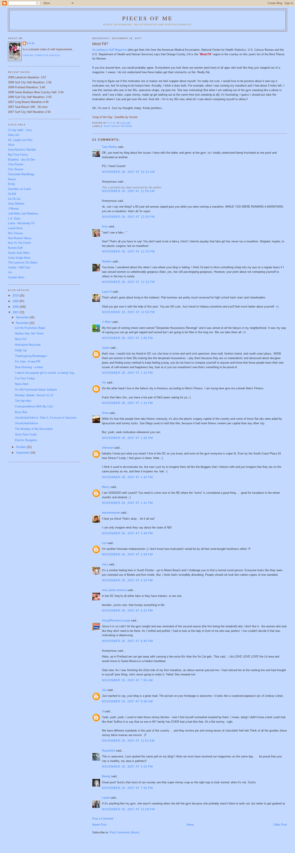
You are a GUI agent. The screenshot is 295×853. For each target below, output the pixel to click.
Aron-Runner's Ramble (22, 149)
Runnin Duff (15, 247)
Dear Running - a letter (29, 367)
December (23, 317)
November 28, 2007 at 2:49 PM (127, 533)
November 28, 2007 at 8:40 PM (127, 641)
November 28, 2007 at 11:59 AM (128, 191)
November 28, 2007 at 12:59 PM (128, 312)
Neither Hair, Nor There (29, 333)
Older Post (280, 824)
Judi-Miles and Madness (23, 213)
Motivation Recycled (27, 344)
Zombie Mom (16, 277)
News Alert (21, 384)
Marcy (106, 487)
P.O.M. (31, 43)
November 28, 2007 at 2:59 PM (127, 554)
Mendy (106, 776)
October (21, 447)
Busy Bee (21, 412)
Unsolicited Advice (26, 423)
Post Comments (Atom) (124, 832)
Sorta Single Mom (19, 257)
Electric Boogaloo (26, 440)
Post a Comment (102, 818)
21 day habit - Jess (20, 130)
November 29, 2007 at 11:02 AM (128, 740)
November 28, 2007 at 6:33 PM (127, 610)
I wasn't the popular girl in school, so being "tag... (45, 372)
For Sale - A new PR (27, 361)
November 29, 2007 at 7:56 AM (127, 680)
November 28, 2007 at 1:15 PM (127, 372)
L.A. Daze (14, 218)
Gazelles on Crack (19, 189)
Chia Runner (15, 164)
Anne (105, 413)
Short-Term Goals (26, 434)
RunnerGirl (108, 750)
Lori (104, 543)
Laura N (107, 291)
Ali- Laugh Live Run (20, 140)
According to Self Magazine (110, 49)
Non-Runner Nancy (20, 238)
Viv (104, 382)
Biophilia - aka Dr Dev (21, 159)
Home (190, 824)
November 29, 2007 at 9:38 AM (127, 701)
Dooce (12, 179)
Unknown (107, 447)
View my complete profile (41, 55)
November (23, 323)
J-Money (13, 208)
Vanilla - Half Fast (19, 267)
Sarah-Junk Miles (19, 252)
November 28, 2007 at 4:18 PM (127, 580)
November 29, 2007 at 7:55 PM (127, 788)
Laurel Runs (15, 228)
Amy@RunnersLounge (116, 620)
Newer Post (99, 824)
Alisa (11, 144)
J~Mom (106, 321)
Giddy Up (21, 350)
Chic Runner (15, 169)
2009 (16, 301)
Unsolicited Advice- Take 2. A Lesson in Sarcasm (45, 417)
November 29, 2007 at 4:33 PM (127, 766)
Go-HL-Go (14, 198)
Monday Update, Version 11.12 (34, 395)
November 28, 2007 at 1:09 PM (127, 338)
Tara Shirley (109, 146)
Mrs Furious (15, 233)
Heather (107, 261)
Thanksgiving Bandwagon (31, 356)
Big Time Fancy (18, 154)
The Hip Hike (23, 400)
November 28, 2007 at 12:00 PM (128, 216)
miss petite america (114, 590)
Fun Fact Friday (25, 378)
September (23, 452)
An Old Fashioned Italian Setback (36, 389)
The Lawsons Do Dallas (23, 262)
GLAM (12, 194)
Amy (105, 226)
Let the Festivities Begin (30, 328)
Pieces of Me (147, 18)
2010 (16, 295)
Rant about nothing (118, 126)
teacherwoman (111, 512)
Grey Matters (16, 203)
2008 (16, 306)
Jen (104, 690)
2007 (16, 312)
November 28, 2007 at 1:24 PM (127, 403)
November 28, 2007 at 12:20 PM (128, 251)
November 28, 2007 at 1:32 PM (127, 477)
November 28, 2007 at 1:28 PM (127, 438)
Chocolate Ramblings (21, 174)
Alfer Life (13, 135)
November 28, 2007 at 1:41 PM (127, 503)
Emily (11, 184)
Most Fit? (21, 339)
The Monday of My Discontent (34, 428)
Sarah (105, 347)
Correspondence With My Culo (34, 406)
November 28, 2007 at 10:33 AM (128, 171)
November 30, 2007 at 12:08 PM (128, 809)
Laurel (105, 797)
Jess (105, 564)
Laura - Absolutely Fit (21, 223)
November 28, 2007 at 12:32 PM (128, 282)
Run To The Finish (19, 242)
